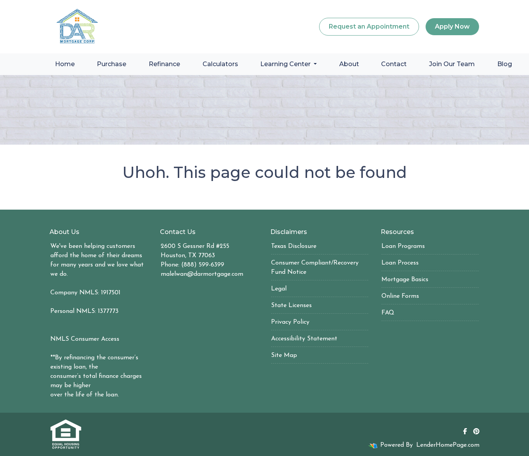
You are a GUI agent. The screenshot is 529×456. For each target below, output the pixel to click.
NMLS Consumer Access (84, 339)
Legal (279, 289)
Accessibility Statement (304, 339)
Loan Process (400, 263)
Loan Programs (403, 246)
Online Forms (400, 296)
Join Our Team (452, 64)
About (349, 64)
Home (65, 64)
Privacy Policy (290, 322)
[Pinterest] (476, 431)
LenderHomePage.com (447, 445)
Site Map (284, 355)
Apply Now (452, 26)
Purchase (111, 64)
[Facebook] (465, 431)
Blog (504, 64)
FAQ (387, 313)
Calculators (220, 64)
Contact (394, 64)
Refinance (164, 64)
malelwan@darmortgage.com (202, 274)
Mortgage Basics (404, 280)
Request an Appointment (369, 26)
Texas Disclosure (293, 246)
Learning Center (286, 64)
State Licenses (291, 305)
